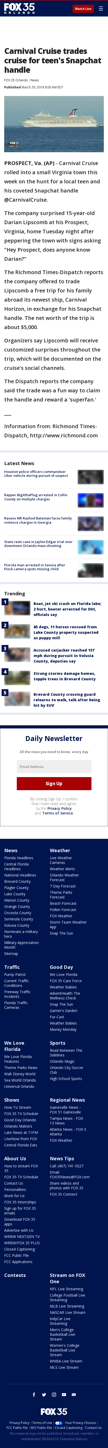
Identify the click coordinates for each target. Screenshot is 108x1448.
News (35, 80)
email (74, 1394)
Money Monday (63, 1029)
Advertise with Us (19, 1230)
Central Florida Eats (20, 1144)
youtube (64, 1394)
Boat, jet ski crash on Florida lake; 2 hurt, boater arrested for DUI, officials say (67, 609)
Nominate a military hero (21, 934)
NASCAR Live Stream (67, 1312)
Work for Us (14, 1195)
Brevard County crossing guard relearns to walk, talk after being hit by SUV (67, 700)
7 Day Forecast (63, 886)
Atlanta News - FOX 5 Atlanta (68, 1131)
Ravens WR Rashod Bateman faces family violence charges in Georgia (38, 520)
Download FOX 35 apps (19, 1221)
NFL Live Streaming (66, 1288)
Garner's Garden (63, 1010)
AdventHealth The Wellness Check (65, 995)
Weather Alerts (62, 868)
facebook (34, 1394)
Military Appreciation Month (21, 945)
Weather (60, 850)
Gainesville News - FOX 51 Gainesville (65, 1110)
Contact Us (13, 1183)
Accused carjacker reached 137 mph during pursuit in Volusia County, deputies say (64, 656)
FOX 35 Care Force (66, 980)
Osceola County (17, 912)
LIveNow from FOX (20, 1138)
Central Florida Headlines (16, 866)
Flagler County (16, 887)
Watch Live (83, 9)
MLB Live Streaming (67, 1306)
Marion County (16, 900)
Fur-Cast (57, 1016)
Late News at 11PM (21, 1132)
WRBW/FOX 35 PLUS (22, 1242)
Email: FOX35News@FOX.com (70, 1174)
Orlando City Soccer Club (66, 1070)
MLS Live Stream (64, 1367)
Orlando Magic (62, 1061)
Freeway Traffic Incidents (17, 994)
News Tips (62, 1158)
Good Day (61, 967)
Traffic (12, 967)
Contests (15, 1275)
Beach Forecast (63, 903)
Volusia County (16, 925)
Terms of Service (57, 813)
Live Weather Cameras (61, 860)
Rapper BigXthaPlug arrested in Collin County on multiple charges (35, 497)
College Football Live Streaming (67, 1297)
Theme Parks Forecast (61, 895)
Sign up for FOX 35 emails (20, 1210)
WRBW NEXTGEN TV (22, 1236)
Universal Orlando (19, 1086)
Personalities (15, 1189)
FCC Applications (18, 1261)
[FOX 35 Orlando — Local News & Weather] (19, 8)
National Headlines (20, 875)
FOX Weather (61, 915)
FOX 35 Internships (20, 1202)
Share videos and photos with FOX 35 (66, 1185)
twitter (44, 1394)
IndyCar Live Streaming (60, 1321)
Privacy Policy (59, 808)
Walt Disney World (19, 1073)
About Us (15, 1158)
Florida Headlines (18, 857)
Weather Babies (63, 987)
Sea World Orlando (20, 1080)
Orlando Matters (18, 1126)
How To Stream (17, 1107)
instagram (54, 1394)
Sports (57, 1043)
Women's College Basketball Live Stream (64, 1350)
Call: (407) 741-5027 (66, 1165)
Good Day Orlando (20, 1119)
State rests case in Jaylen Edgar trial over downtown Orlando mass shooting (38, 543)
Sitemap (11, 953)
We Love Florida (63, 974)
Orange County (17, 906)
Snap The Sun (61, 933)
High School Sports (66, 1078)
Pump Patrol (14, 974)
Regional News (67, 1100)
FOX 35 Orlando (16, 80)
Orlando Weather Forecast (64, 877)
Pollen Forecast (63, 909)
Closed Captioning (19, 1249)
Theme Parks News (20, 1067)
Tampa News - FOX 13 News (66, 1120)
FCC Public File (16, 1255)
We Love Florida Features (18, 1059)
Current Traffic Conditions (16, 983)
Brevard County (17, 881)
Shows (11, 1100)
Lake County (14, 893)
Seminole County (18, 919)
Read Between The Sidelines (66, 1052)
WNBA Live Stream (66, 1361)
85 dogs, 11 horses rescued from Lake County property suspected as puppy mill (66, 632)
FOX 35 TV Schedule (21, 1113)
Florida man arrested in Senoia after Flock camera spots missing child (34, 567)
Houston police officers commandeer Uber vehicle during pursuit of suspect (36, 473)
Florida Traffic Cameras (16, 1005)
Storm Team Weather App (68, 924)
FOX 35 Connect (63, 1194)
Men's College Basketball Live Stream (62, 1334)
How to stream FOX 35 (21, 1168)
